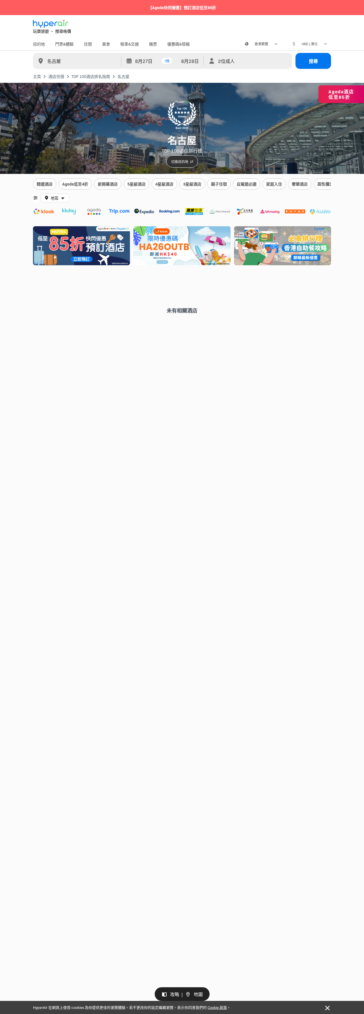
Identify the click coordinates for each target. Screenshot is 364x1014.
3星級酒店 (192, 184)
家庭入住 (274, 184)
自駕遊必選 (247, 184)
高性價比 (325, 184)
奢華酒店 (300, 184)
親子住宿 (219, 184)
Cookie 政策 (217, 1007)
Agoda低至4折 (75, 184)
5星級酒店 (136, 184)
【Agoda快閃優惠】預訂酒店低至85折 (182, 7)
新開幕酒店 (108, 184)
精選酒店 (45, 184)
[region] (182, 184)
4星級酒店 (164, 184)
